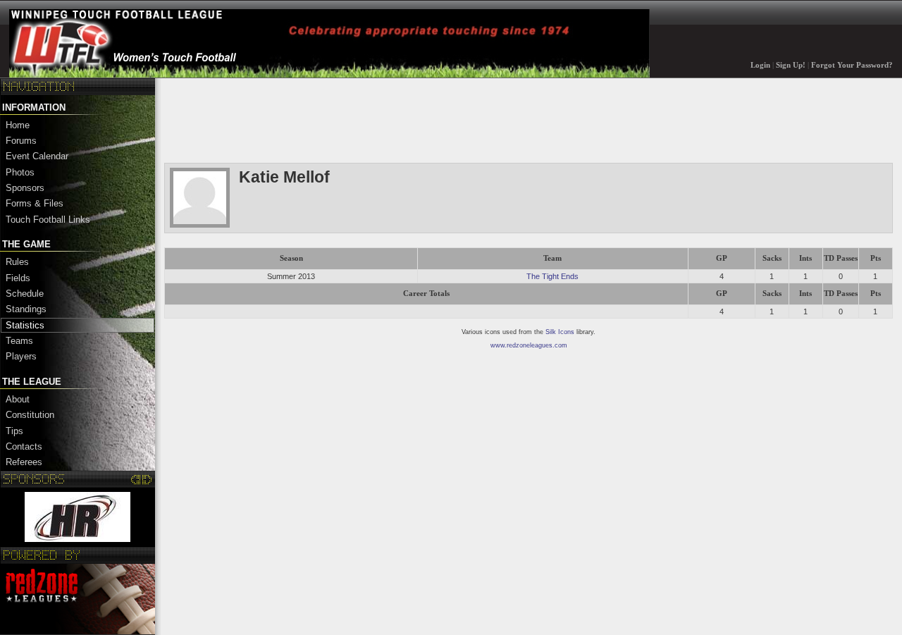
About (18, 399)
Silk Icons (559, 331)
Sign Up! (790, 65)
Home (18, 125)
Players (21, 356)
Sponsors (25, 188)
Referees (24, 462)
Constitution (30, 414)
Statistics (25, 325)
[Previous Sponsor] (136, 479)
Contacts (24, 446)
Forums (21, 140)
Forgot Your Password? (852, 65)
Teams (19, 340)
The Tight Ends (552, 276)
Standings (26, 309)
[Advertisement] (420, 119)
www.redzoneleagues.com (528, 345)
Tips (14, 431)
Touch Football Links (48, 219)
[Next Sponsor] (147, 479)
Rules (17, 262)
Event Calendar (37, 156)
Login (760, 65)
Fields (18, 278)
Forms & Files (34, 203)
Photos (20, 172)
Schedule (25, 293)
